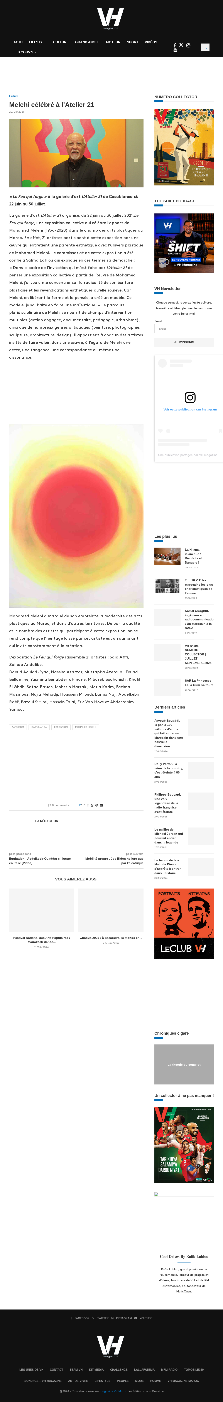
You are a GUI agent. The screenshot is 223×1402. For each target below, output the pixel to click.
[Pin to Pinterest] (96, 805)
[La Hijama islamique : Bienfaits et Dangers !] (167, 556)
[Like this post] (82, 805)
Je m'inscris (184, 342)
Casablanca (39, 727)
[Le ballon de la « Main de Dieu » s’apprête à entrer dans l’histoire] (201, 867)
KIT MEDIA (96, 1369)
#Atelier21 (18, 727)
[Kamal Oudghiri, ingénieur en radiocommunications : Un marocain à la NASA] (167, 617)
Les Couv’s (23, 52)
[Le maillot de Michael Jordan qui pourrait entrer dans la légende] (201, 836)
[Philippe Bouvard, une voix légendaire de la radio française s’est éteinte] (201, 801)
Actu (18, 42)
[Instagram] (188, 46)
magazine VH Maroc (113, 1391)
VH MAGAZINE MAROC (183, 1381)
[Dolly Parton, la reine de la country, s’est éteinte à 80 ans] (201, 770)
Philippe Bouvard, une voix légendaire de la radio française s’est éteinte (167, 803)
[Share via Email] (101, 805)
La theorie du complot (184, 1064)
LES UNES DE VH (31, 1369)
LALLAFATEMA (144, 1369)
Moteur (113, 42)
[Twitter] (181, 46)
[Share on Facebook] (88, 805)
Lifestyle (38, 42)
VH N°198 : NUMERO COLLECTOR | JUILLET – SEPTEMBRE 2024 (198, 654)
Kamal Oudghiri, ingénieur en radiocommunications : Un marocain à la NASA (199, 619)
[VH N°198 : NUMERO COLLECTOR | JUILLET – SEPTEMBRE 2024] (167, 652)
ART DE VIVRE (78, 1381)
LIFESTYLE (102, 1381)
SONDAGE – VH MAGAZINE (43, 1381)
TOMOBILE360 (194, 1369)
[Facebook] (175, 46)
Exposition (61, 727)
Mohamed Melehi (85, 727)
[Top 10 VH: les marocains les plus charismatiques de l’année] (167, 587)
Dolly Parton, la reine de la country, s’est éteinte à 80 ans (168, 770)
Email (158, 321)
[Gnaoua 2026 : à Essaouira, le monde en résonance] (110, 910)
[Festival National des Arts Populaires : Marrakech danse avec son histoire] (41, 910)
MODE (139, 1381)
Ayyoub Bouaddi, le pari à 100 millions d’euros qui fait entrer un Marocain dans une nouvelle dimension (168, 733)
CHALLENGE (119, 1369)
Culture (61, 42)
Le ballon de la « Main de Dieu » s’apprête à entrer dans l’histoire (167, 866)
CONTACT (56, 1369)
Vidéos (151, 42)
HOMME (155, 1381)
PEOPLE (123, 1381)
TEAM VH (76, 1369)
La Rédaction (46, 821)
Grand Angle (87, 42)
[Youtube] (175, 50)
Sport (132, 42)
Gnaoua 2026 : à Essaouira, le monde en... (111, 937)
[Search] (205, 47)
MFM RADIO (169, 1369)
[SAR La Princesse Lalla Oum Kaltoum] (167, 687)
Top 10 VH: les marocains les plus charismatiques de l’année (199, 586)
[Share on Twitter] (92, 805)
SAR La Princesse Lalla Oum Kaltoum (199, 683)
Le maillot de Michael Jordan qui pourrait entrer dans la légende (168, 836)
